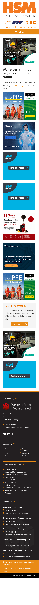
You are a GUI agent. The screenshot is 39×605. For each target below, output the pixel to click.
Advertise (21, 27)
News (7, 453)
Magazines (26, 453)
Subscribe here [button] (18, 324)
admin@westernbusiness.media (17, 428)
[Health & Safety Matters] (19, 9)
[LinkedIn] (27, 22)
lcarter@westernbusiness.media (18, 546)
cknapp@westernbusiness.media (18, 524)
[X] (31, 22)
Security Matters (11, 483)
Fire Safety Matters (12, 480)
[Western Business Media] (19, 409)
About (7, 456)
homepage (19, 85)
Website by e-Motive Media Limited (24, 575)
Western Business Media (13, 562)
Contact (32, 27)
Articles (7, 449)
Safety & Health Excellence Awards (18, 488)
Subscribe (10, 27)
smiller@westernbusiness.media (18, 556)
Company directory (24, 450)
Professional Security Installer (16, 490)
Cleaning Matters (11, 477)
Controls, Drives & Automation (16, 475)
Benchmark (9, 493)
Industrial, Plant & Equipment (15, 472)
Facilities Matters (11, 485)
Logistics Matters (11, 469)
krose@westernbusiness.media (17, 513)
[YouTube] (34, 22)
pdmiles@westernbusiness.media (18, 535)
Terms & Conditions (10, 569)
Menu (21, 32)
